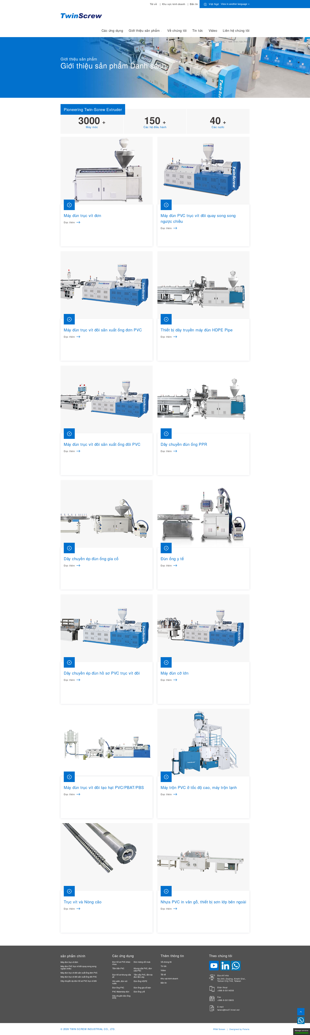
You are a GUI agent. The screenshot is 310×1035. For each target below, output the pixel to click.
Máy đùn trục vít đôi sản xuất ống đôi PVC (79, 976)
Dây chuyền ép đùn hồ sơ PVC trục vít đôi (79, 980)
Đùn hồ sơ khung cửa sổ (121, 975)
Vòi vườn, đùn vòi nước (119, 982)
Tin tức (197, 30)
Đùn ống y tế (139, 991)
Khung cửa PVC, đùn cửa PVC (143, 969)
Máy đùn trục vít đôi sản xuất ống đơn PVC (79, 972)
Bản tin (194, 4)
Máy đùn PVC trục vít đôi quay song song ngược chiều (78, 967)
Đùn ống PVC (118, 987)
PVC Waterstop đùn (120, 991)
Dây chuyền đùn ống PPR (121, 996)
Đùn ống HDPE (140, 981)
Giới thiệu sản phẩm (144, 30)
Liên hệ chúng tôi (236, 30)
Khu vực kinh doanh (173, 4)
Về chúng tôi (177, 30)
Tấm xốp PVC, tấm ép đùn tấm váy (143, 975)
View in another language (234, 4)
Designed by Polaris (239, 1029)
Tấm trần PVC (118, 968)
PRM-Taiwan (219, 1029)
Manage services (301, 1030)
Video (213, 30)
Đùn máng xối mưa (142, 961)
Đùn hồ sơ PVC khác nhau (121, 962)
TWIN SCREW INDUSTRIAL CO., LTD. (92, 1029)
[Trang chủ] (82, 15)
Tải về (153, 4)
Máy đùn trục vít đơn (69, 962)
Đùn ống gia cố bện (142, 987)
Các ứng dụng (112, 30)
